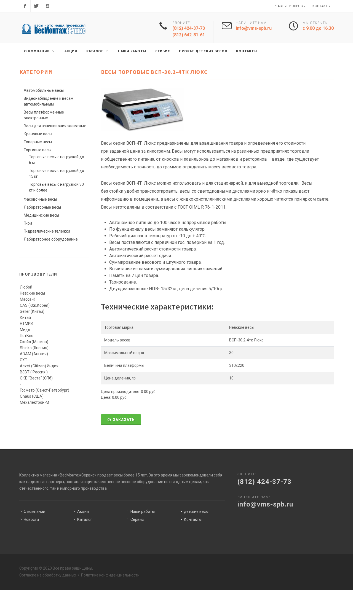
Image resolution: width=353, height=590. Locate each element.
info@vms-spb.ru (254, 28)
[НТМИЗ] (54, 324)
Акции (83, 511)
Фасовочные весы (40, 199)
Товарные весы (38, 142)
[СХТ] (54, 360)
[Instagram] (47, 6)
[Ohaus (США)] (54, 397)
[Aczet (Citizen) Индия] (54, 366)
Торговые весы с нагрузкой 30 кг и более (56, 187)
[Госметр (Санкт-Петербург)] (54, 390)
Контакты (321, 6)
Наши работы (142, 511)
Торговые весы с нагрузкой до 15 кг (56, 173)
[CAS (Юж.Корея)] (54, 306)
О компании (34, 511)
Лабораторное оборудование (51, 239)
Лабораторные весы (42, 207)
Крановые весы (38, 134)
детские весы (196, 511)
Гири (28, 223)
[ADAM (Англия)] (54, 354)
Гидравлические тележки (47, 231)
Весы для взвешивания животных (55, 126)
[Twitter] (36, 6)
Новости (31, 519)
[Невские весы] (54, 293)
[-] (54, 384)
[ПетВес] (54, 336)
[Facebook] (24, 6)
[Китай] (54, 318)
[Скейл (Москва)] (54, 342)
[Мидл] (54, 330)
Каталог (84, 519)
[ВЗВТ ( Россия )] (54, 372)
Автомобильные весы (44, 90)
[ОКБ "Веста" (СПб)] (54, 378)
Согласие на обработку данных (47, 575)
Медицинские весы (41, 215)
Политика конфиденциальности (110, 575)
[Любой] (54, 287)
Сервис (137, 519)
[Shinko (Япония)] (54, 348)
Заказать (124, 419)
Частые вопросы (290, 6)
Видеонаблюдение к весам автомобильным (48, 101)
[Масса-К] (54, 300)
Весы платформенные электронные (44, 115)
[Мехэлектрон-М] (54, 403)
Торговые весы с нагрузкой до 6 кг (56, 160)
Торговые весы (37, 150)
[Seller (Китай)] (54, 312)
